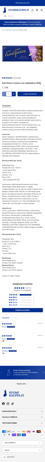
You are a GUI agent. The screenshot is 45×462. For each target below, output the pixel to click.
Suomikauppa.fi (10, 456)
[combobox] (22, 16)
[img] (7, 324)
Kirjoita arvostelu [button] (22, 310)
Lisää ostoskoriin (30, 94)
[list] (22, 53)
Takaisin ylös (21, 384)
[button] (37, 10)
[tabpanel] (22, 190)
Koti (3, 30)
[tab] (6, 105)
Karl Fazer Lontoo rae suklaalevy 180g (16, 30)
